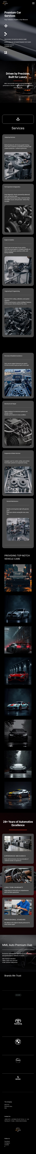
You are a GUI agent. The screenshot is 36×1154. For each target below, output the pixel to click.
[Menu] (33, 3)
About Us (6, 1104)
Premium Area (8, 1106)
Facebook (7, 1141)
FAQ (5, 1108)
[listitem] (18, 577)
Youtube (6, 1144)
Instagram (7, 1143)
